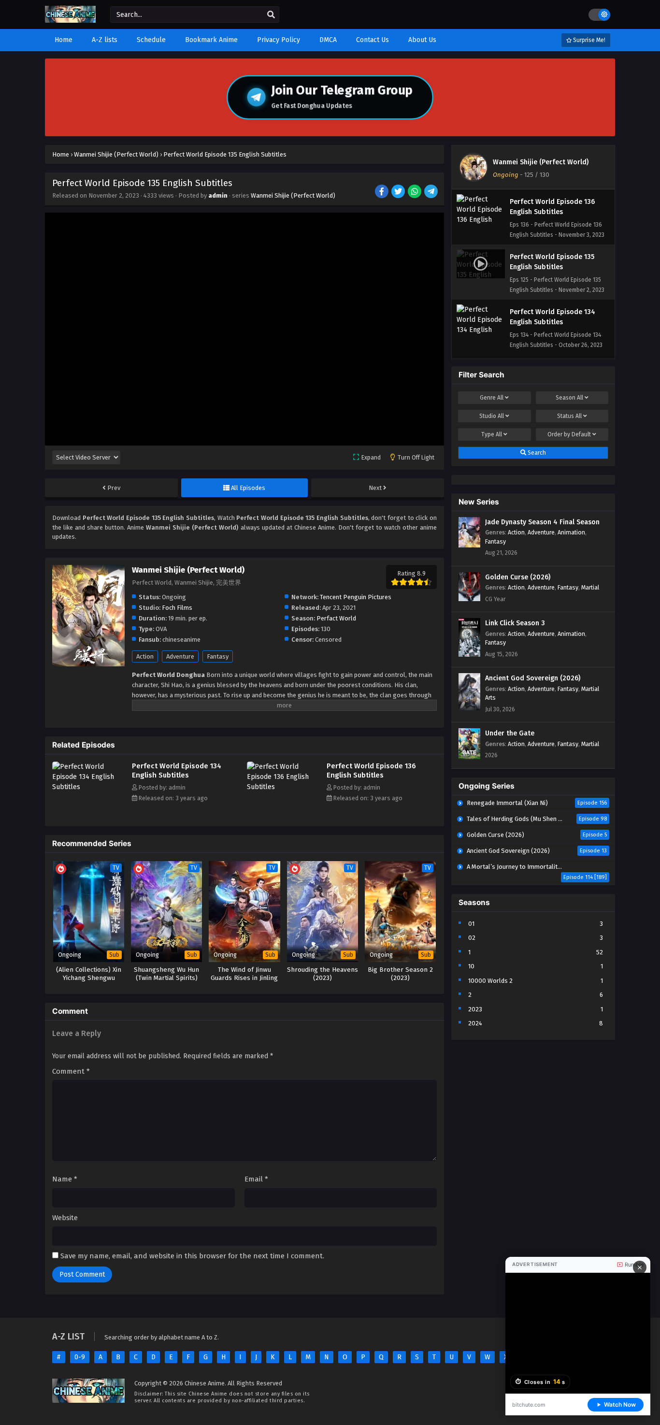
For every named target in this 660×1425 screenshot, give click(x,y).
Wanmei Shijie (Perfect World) (293, 195)
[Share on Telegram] (431, 192)
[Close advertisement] (639, 1267)
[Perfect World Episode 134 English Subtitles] (89, 787)
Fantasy (218, 656)
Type (491, 434)
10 (471, 966)
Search (536, 452)
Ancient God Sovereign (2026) (532, 678)
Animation (571, 532)
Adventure (180, 656)
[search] (271, 15)
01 (471, 923)
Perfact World (336, 618)
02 (471, 937)
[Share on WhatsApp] (415, 192)
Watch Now (620, 1404)
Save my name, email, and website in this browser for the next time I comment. (192, 1256)
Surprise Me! (588, 40)
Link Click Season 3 (515, 623)
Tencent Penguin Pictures (355, 597)
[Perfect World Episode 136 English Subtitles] (284, 787)
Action (145, 656)
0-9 (79, 1357)
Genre (491, 397)
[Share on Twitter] (398, 192)
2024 (475, 1023)
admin (218, 195)
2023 (475, 1009)
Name (64, 1179)
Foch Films (177, 607)
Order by (569, 434)
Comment (71, 1071)
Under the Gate (509, 733)
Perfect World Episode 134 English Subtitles (176, 770)
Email (256, 1179)
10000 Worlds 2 (490, 980)
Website (65, 1217)
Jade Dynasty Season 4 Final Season (542, 522)
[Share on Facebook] (382, 192)
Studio (491, 416)
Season (569, 397)
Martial (590, 587)
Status (569, 416)
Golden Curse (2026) (517, 577)
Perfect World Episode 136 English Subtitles (371, 770)
